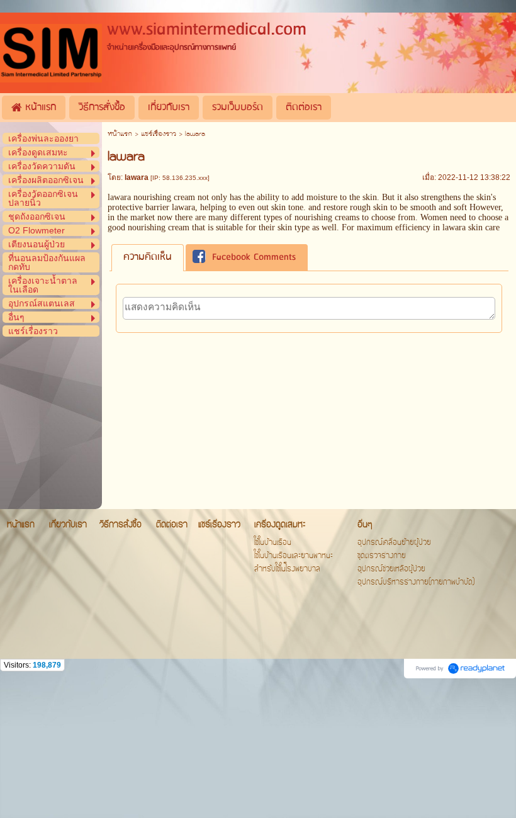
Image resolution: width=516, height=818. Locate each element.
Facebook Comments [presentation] (254, 257)
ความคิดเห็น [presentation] (147, 257)
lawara (183, 207)
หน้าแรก (120, 134)
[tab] (147, 257)
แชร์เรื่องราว (158, 134)
